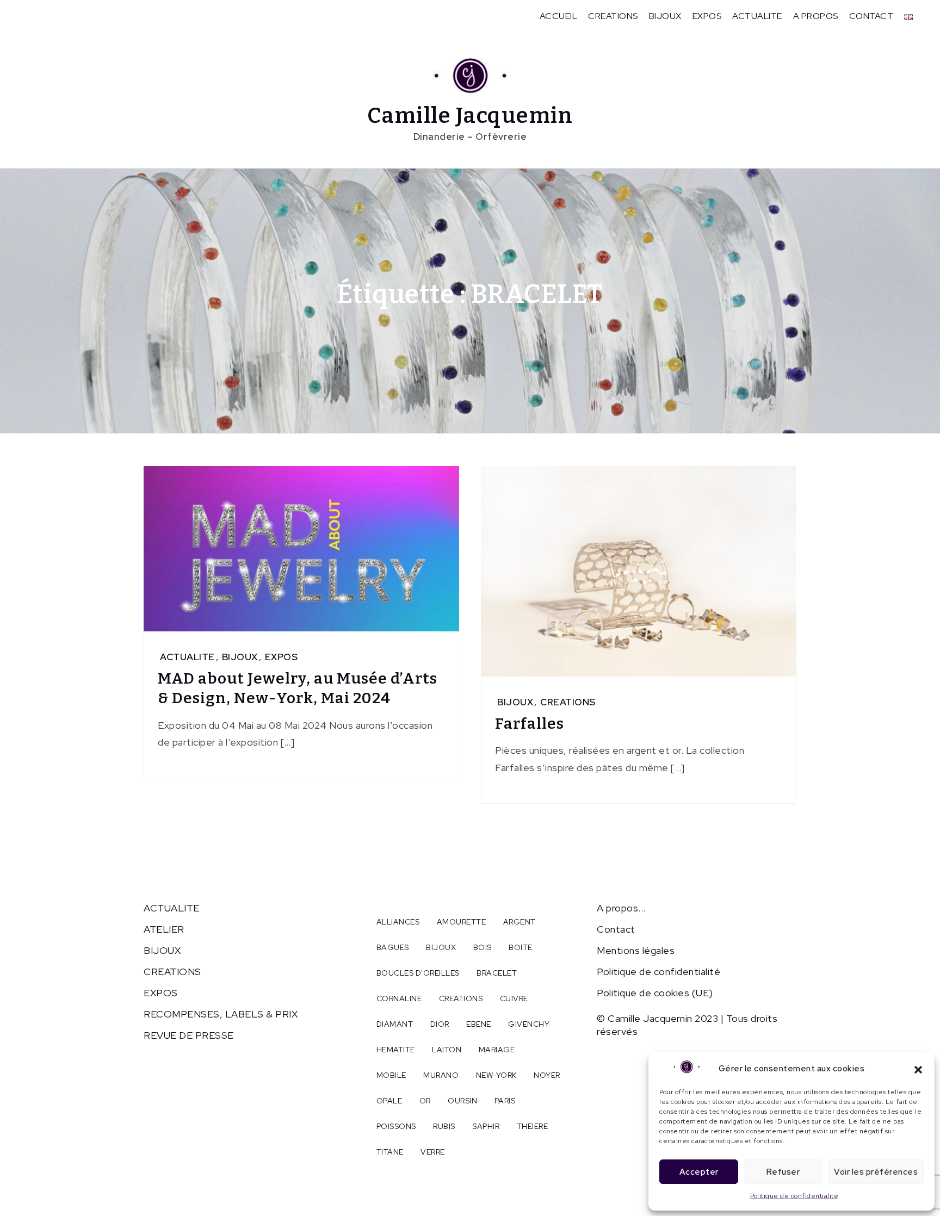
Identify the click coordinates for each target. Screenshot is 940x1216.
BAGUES (392, 947)
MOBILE (391, 1075)
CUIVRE (514, 998)
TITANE (390, 1152)
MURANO (441, 1075)
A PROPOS (815, 16)
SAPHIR (485, 1126)
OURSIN (462, 1101)
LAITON (446, 1049)
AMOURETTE (461, 922)
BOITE (521, 947)
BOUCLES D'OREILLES (418, 973)
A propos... (621, 908)
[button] (918, 1068)
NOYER (547, 1075)
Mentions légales (636, 950)
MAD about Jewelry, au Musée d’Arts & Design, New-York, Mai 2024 (297, 688)
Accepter (699, 1172)
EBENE (478, 1024)
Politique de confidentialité (794, 1196)
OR (425, 1101)
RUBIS (444, 1126)
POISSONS (396, 1126)
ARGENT (519, 922)
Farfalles (529, 724)
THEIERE (532, 1126)
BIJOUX (665, 16)
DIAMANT (394, 1024)
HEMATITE (395, 1049)
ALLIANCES (398, 922)
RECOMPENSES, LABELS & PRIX (221, 1014)
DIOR (439, 1024)
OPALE (389, 1101)
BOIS (482, 947)
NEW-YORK (496, 1075)
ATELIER (164, 929)
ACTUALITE (757, 16)
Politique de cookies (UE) (655, 993)
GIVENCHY (528, 1024)
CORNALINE (399, 998)
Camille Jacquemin (470, 116)
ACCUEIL (559, 16)
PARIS (505, 1101)
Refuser (783, 1172)
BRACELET (497, 973)
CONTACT (871, 16)
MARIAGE (497, 1049)
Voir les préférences (876, 1172)
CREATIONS (613, 16)
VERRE (432, 1152)
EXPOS (707, 16)
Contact (616, 929)
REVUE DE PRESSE (189, 1035)
